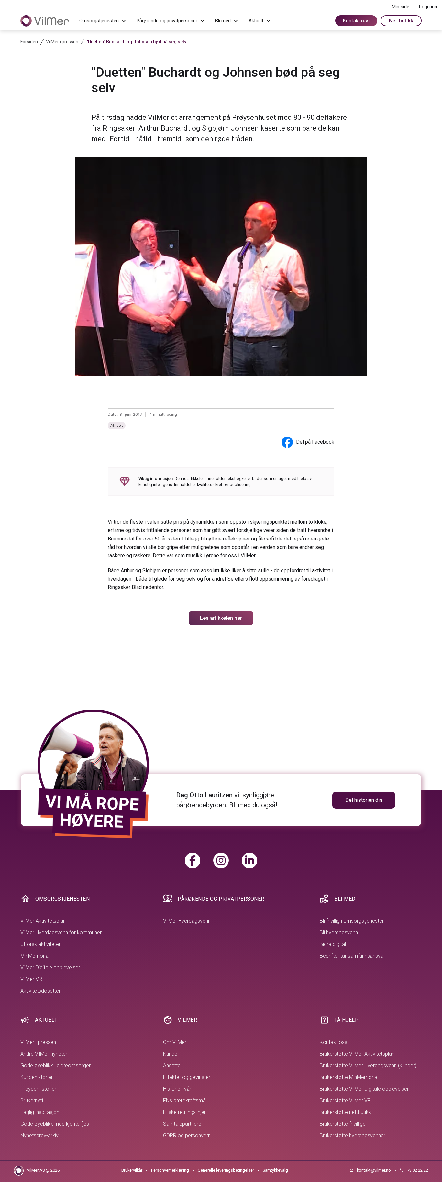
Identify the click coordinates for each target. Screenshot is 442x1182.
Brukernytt (31, 1100)
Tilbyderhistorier (38, 1089)
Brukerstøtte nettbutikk (345, 1112)
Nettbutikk (401, 21)
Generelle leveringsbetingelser (226, 1170)
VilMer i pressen (38, 1042)
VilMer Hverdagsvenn (187, 921)
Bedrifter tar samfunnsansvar (352, 956)
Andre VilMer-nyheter (43, 1054)
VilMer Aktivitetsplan (43, 921)
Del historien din (363, 800)
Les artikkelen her (221, 618)
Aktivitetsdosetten (40, 991)
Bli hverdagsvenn (339, 932)
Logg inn (428, 7)
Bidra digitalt (334, 944)
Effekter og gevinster (186, 1077)
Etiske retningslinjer (184, 1112)
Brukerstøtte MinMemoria (348, 1077)
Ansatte (172, 1066)
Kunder (171, 1054)
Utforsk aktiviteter (40, 944)
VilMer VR (31, 979)
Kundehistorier (36, 1077)
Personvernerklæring (170, 1170)
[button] (102, 21)
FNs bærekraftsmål (185, 1100)
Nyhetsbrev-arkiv (39, 1135)
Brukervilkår (131, 1170)
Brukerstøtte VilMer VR (345, 1100)
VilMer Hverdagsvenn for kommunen (61, 932)
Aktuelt (116, 425)
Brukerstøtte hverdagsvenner (352, 1135)
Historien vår (177, 1089)
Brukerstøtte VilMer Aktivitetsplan (357, 1054)
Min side (400, 7)
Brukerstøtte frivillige (343, 1124)
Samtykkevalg (275, 1170)
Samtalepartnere (182, 1124)
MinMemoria (34, 956)
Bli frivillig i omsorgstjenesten (352, 921)
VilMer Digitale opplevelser (50, 967)
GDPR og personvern (187, 1135)
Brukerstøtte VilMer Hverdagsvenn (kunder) (368, 1066)
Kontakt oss (356, 21)
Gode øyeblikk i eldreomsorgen (56, 1066)
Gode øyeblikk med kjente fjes (54, 1124)
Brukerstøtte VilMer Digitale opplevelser (364, 1089)
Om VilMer (174, 1042)
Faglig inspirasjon (39, 1112)
